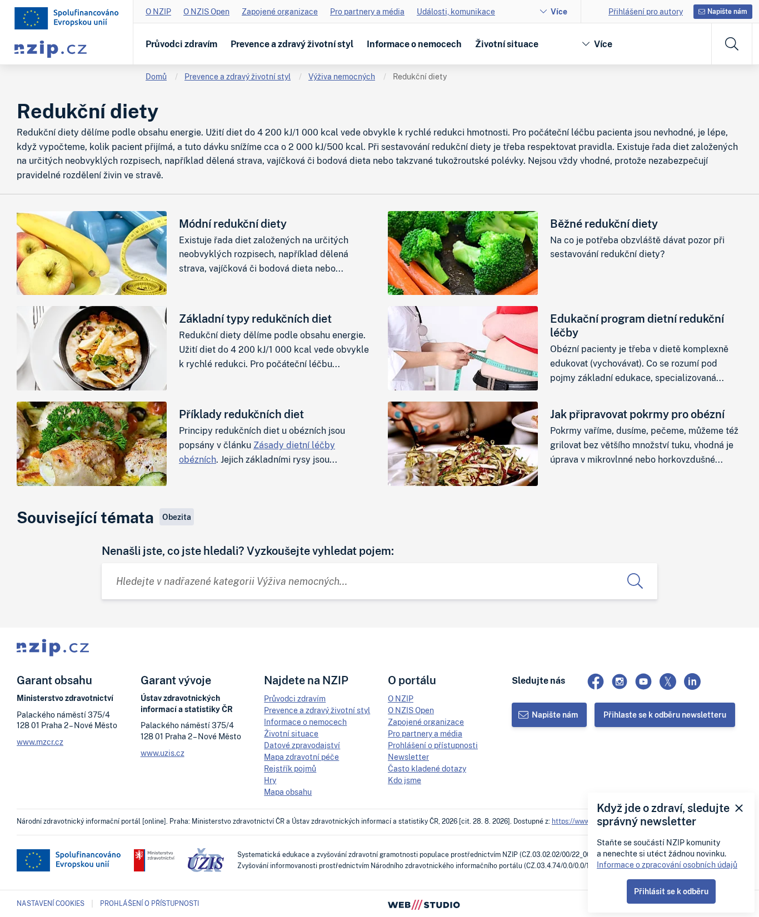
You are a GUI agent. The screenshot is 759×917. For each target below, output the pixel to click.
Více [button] (603, 43)
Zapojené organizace (280, 11)
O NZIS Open (206, 11)
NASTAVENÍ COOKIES (50, 903)
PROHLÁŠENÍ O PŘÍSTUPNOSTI (149, 903)
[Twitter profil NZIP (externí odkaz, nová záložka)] (668, 681)
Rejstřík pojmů (290, 768)
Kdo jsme (404, 780)
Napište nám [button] (727, 11)
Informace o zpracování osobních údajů (667, 864)
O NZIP (158, 11)
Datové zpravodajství (302, 745)
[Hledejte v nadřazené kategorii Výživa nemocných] (635, 581)
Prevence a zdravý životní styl (292, 43)
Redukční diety (420, 76)
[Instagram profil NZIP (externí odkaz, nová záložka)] (619, 681)
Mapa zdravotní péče (301, 756)
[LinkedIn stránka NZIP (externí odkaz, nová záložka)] (692, 681)
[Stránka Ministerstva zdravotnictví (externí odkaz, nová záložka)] (154, 860)
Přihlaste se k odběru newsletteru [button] (664, 714)
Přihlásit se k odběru (671, 891)
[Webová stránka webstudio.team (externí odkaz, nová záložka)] (424, 903)
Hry (270, 780)
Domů (156, 76)
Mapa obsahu (288, 791)
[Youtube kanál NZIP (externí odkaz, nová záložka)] (643, 681)
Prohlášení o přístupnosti (433, 745)
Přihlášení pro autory (645, 11)
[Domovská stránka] (66, 18)
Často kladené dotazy (427, 768)
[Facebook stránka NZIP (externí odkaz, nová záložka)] (595, 681)
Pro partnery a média (367, 11)
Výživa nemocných (341, 76)
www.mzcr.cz (40, 741)
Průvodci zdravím (181, 43)
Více (559, 11)
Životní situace (506, 43)
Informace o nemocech (414, 43)
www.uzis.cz (162, 753)
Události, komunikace (456, 11)
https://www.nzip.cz (582, 821)
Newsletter (408, 756)
